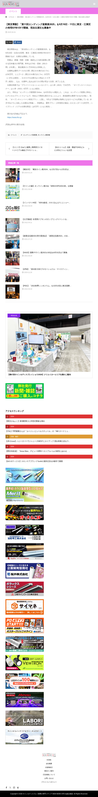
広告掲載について (49, 775)
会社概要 (49, 764)
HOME (49, 760)
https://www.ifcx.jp (14, 117)
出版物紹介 (49, 767)
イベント (13, 11)
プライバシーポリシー (49, 782)
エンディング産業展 (30, 135)
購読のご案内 (49, 771)
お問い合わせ (49, 778)
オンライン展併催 (44, 135)
